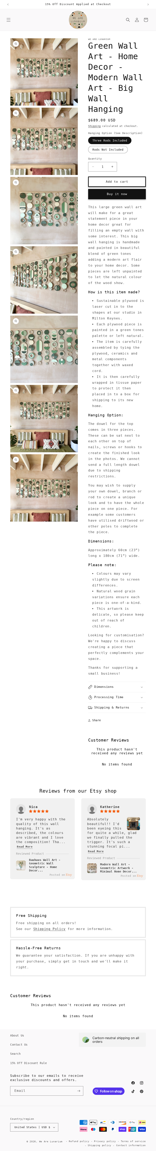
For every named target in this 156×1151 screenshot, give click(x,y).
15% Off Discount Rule (28, 1063)
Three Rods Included (109, 140)
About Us (17, 1035)
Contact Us (19, 1044)
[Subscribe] (78, 1091)
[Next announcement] (148, 4)
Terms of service (133, 1141)
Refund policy (79, 1141)
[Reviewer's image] (133, 828)
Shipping (94, 126)
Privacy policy (105, 1141)
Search (15, 1053)
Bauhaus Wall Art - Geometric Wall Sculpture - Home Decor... (45, 865)
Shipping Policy (49, 929)
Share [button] (96, 720)
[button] (8, 19)
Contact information (131, 1145)
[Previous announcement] (7, 4)
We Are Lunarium (51, 1141)
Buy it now (117, 194)
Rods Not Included (108, 149)
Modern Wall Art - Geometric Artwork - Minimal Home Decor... (118, 868)
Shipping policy (99, 1145)
